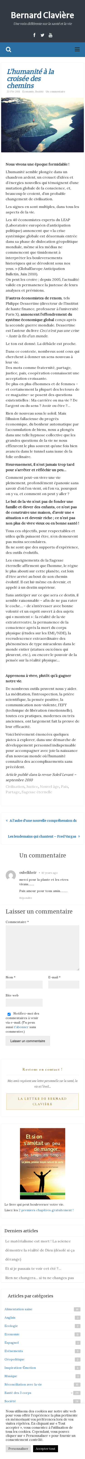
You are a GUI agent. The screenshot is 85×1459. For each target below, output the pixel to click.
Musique (11, 1376)
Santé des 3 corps (18, 1393)
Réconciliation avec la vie (23, 1384)
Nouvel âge (49, 786)
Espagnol (12, 1343)
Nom (10, 977)
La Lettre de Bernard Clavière (42, 1101)
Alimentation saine (18, 1309)
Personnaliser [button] (18, 1449)
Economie (28, 91)
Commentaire (17, 922)
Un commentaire (55, 91)
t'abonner (21, 1027)
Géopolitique (14, 1359)
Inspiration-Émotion (20, 1368)
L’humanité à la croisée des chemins (30, 79)
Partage (13, 792)
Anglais (10, 1317)
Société (39, 91)
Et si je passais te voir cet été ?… (33, 1268)
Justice (32, 786)
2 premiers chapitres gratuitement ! (46, 1210)
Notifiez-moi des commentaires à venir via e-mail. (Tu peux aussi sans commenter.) (22, 1022)
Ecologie (11, 1326)
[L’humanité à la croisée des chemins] (42, 125)
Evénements (14, 1351)
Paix (64, 786)
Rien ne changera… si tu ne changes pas (39, 1277)
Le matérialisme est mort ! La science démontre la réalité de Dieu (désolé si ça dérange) (40, 1250)
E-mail (54, 977)
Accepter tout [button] (45, 1449)
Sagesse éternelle (37, 792)
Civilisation (15, 786)
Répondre (25, 897)
